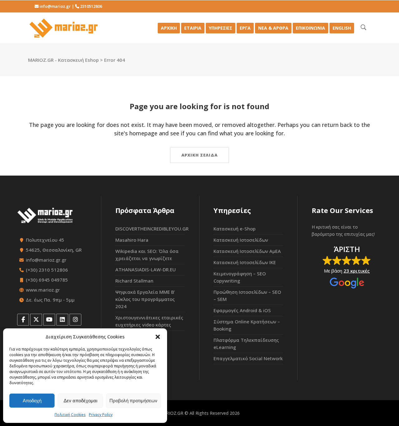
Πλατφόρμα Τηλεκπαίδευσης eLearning (246, 343)
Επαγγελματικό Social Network (248, 358)
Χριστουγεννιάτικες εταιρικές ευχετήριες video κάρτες (149, 321)
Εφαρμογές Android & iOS (242, 310)
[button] (158, 337)
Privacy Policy (101, 414)
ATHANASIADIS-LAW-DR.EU (145, 269)
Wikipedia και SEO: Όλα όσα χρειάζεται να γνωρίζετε (147, 254)
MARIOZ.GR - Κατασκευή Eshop (63, 60)
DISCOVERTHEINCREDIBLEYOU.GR (150, 228)
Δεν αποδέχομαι (80, 400)
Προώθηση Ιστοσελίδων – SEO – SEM (247, 295)
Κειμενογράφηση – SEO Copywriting (240, 277)
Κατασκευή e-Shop (235, 228)
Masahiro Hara (131, 240)
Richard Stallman (134, 281)
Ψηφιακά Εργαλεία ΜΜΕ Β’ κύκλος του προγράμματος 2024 (145, 299)
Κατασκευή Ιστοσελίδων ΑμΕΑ (247, 251)
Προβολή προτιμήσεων (133, 400)
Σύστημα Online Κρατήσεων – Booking (247, 325)
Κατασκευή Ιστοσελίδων (241, 240)
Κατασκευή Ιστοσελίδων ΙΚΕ (245, 262)
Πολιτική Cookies (70, 414)
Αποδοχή (32, 400)
